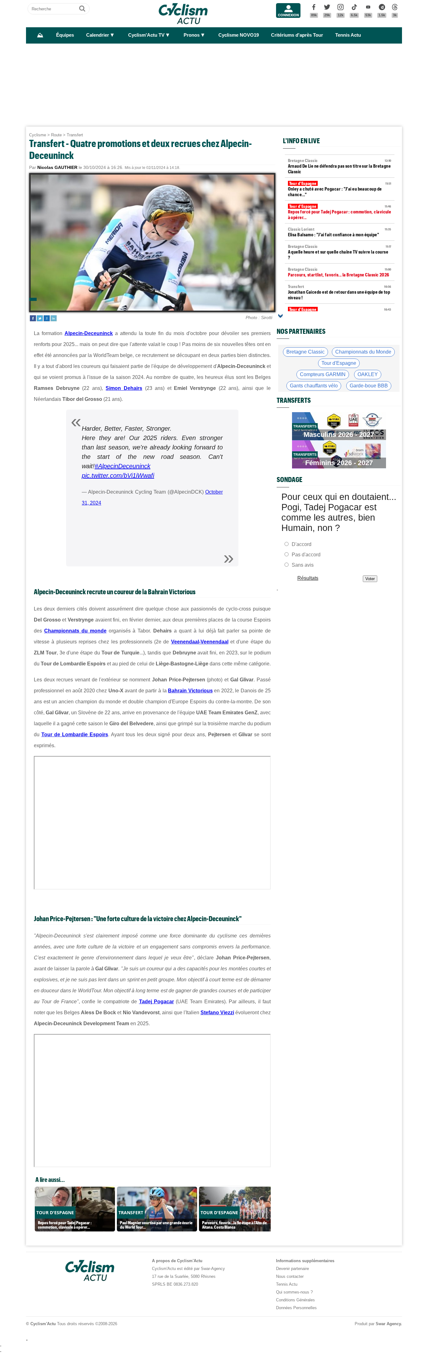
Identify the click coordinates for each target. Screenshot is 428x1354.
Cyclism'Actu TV (146, 35)
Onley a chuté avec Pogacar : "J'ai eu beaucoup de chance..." (339, 189)
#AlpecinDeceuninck (122, 466)
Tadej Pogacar (156, 1001)
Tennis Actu (348, 35)
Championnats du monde (75, 630)
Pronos (192, 35)
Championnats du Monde (363, 351)
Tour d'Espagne (338, 363)
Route (56, 135)
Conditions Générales (295, 1300)
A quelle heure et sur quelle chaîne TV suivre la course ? (339, 252)
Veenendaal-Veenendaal (199, 641)
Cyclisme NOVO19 (238, 35)
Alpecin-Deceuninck (89, 333)
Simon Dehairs (124, 388)
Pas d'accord (306, 554)
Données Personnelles (296, 1307)
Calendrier (97, 35)
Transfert (75, 135)
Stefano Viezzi (217, 1012)
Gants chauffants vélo (314, 385)
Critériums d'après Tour (297, 35)
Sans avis (303, 565)
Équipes (65, 35)
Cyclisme (37, 135)
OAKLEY (368, 374)
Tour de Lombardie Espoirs (74, 734)
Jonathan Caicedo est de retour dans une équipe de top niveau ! (339, 292)
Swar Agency (388, 1323)
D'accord (301, 544)
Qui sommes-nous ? (294, 1292)
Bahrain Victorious (190, 690)
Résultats (307, 578)
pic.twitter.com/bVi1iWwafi (118, 475)
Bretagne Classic (305, 351)
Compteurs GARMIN (323, 374)
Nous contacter (290, 1276)
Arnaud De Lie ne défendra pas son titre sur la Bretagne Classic (339, 166)
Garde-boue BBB (369, 385)
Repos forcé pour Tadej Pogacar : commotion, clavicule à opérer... (339, 212)
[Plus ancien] (280, 316)
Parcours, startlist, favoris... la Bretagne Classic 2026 (339, 272)
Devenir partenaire (292, 1268)
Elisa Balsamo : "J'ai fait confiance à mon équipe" (339, 232)
